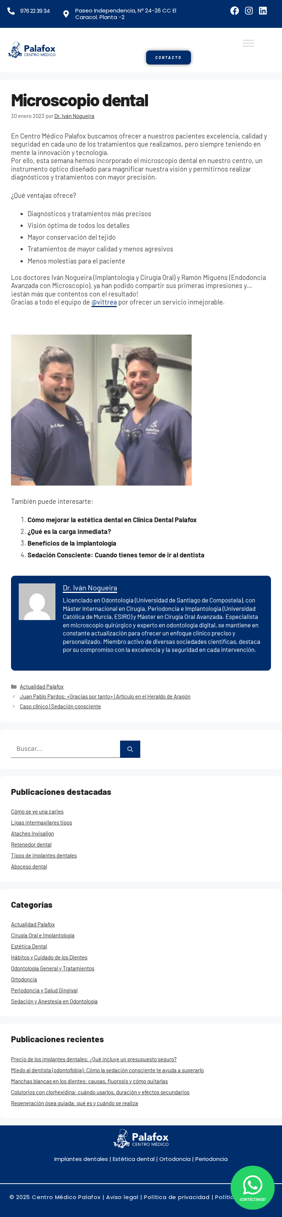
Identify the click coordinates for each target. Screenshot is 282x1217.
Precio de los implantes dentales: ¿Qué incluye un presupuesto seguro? (94, 1059)
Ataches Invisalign (32, 833)
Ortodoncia (24, 979)
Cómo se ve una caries (37, 811)
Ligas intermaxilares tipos (41, 822)
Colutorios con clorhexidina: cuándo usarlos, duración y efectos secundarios (100, 1092)
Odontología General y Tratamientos (52, 968)
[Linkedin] (263, 11)
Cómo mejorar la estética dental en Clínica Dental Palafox (112, 520)
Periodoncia (211, 1159)
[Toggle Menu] (248, 43)
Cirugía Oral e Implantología (43, 935)
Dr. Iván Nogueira (90, 587)
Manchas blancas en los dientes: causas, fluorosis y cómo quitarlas (89, 1081)
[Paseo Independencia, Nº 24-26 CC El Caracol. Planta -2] (66, 14)
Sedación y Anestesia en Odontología (54, 1001)
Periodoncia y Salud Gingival (44, 990)
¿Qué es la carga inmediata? (69, 531)
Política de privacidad (177, 1197)
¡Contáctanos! (252, 1199)
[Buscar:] (65, 749)
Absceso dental (29, 866)
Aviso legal (122, 1197)
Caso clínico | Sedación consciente (60, 706)
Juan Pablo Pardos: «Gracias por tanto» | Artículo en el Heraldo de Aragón (105, 696)
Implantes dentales (81, 1159)
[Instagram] (249, 11)
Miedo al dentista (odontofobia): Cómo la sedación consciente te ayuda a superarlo (107, 1070)
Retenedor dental (31, 844)
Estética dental (133, 1159)
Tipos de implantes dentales (44, 855)
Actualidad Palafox (42, 686)
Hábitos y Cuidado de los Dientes (49, 957)
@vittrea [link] (104, 302)
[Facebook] (235, 11)
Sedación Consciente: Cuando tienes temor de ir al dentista (116, 555)
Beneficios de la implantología (72, 543)
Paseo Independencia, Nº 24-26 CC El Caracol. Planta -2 (125, 14)
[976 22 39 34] (11, 11)
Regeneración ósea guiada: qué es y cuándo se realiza (74, 1103)
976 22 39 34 (35, 11)
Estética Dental (29, 946)
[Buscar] (130, 749)
